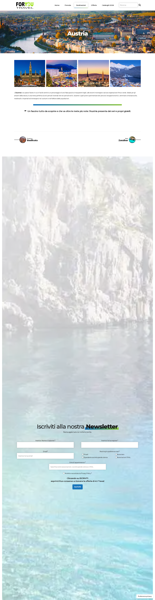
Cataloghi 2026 (108, 5)
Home (57, 5)
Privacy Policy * (86, 473)
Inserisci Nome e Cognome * (45, 440)
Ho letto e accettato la (73, 473)
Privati (86, 454)
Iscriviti (77, 487)
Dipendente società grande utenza (96, 457)
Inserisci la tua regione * (109, 440)
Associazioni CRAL (124, 457)
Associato (120, 454)
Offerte (94, 5)
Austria (75, 28)
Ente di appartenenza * (77, 462)
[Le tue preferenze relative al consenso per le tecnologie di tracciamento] (144, 596)
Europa (83, 28)
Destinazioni (81, 5)
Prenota (68, 5)
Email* (45, 451)
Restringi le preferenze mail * (110, 451)
